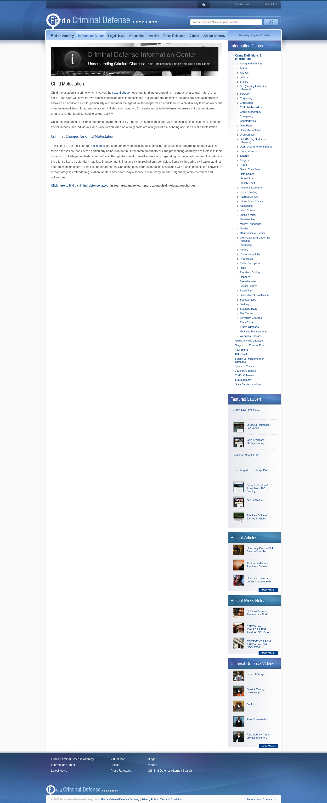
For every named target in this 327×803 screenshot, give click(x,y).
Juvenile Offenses (245, 370)
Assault (244, 72)
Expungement (243, 379)
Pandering (246, 245)
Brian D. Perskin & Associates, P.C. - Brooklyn (257, 488)
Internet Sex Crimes (251, 201)
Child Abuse (247, 102)
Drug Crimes (247, 134)
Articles (115, 765)
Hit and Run (247, 178)
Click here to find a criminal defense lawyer (80, 185)
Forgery (244, 160)
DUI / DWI (241, 354)
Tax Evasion (247, 313)
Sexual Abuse (248, 281)
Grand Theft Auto (250, 169)
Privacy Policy (149, 799)
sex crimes (98, 146)
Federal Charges (256, 674)
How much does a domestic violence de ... (259, 581)
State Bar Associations (248, 384)
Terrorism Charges (251, 317)
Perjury (244, 249)
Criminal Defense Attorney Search (170, 770)
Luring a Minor (248, 214)
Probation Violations (251, 254)
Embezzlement (248, 151)
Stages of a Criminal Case (250, 345)
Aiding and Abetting (251, 63)
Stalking (244, 304)
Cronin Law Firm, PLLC (246, 409)
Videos (152, 765)
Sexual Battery (248, 286)
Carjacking (246, 98)
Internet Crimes (249, 196)
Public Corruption (250, 263)
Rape (243, 267)
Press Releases (121, 770)
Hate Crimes (247, 173)
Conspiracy (246, 116)
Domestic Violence (250, 130)
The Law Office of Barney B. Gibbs (257, 517)
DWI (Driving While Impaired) (256, 146)
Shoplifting (246, 290)
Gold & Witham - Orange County (256, 441)
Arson (243, 68)
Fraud (243, 164)
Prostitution (246, 258)
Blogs (151, 759)
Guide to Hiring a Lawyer (249, 340)
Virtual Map (118, 759)
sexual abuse (121, 92)
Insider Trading (248, 192)
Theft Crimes (247, 322)
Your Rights (241, 349)
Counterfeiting (248, 121)
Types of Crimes (244, 366)
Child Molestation (251, 107)
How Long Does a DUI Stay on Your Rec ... (260, 550)
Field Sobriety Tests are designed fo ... (258, 736)
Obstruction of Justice (252, 233)
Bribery (244, 81)
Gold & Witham (255, 500)
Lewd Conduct (248, 210)
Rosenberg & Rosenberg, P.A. (250, 470)
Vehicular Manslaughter (253, 331)
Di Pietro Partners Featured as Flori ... (258, 613)
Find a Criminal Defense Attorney (72, 759)
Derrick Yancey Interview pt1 (256, 691)
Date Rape (246, 125)
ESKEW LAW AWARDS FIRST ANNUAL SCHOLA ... (259, 629)
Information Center (63, 765)
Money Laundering (250, 223)
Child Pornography (250, 111)
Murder (244, 228)
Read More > (268, 589)
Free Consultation (257, 719)
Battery (244, 77)
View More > (269, 746)
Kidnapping (246, 205)
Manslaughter (248, 219)
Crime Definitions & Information (248, 57)
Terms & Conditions (171, 799)
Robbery (245, 276)
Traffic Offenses (249, 326)
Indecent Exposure (251, 187)
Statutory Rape (248, 308)
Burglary (245, 93)
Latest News (59, 770)
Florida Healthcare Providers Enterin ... (258, 565)
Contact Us (269, 4)
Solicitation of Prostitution (254, 295)
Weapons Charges (251, 336)
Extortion (245, 155)
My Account (243, 4)
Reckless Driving (250, 272)
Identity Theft (247, 183)
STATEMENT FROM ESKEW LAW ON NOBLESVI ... (259, 644)
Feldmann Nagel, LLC (245, 455)
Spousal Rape (248, 299)
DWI (249, 704)
